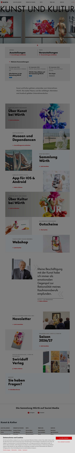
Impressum (25, 450)
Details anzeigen (6, 450)
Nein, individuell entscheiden (64, 441)
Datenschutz (14, 450)
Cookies (19, 450)
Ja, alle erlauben (63, 438)
